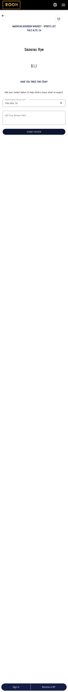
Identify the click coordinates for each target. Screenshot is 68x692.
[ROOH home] (17, 5)
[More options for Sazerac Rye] (59, 19)
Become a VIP (48, 687)
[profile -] (55, 5)
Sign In (16, 687)
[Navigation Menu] (63, 5)
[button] (4, 16)
